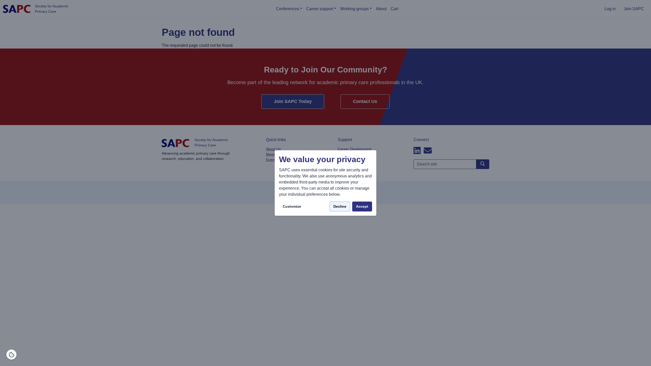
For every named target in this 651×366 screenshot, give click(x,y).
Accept (362, 206)
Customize (292, 206)
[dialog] (325, 183)
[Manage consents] (11, 354)
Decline (339, 206)
